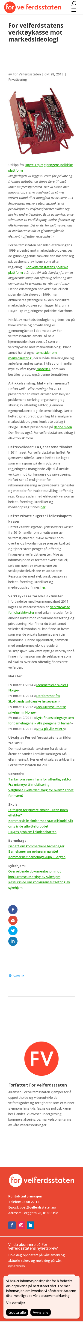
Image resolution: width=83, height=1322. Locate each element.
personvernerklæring (54, 1295)
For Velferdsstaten (27, 74)
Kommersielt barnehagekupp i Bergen (36, 857)
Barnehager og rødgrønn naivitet (33, 851)
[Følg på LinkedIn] (30, 1225)
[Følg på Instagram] (21, 1225)
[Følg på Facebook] (12, 1225)
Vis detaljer (15, 1302)
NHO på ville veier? (50, 729)
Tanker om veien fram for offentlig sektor (39, 779)
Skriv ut (18, 976)
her (43, 507)
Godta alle (17, 1312)
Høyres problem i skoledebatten (32, 832)
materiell (43, 369)
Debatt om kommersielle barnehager (36, 846)
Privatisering (17, 79)
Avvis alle (40, 1312)
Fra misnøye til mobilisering (29, 784)
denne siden (63, 427)
